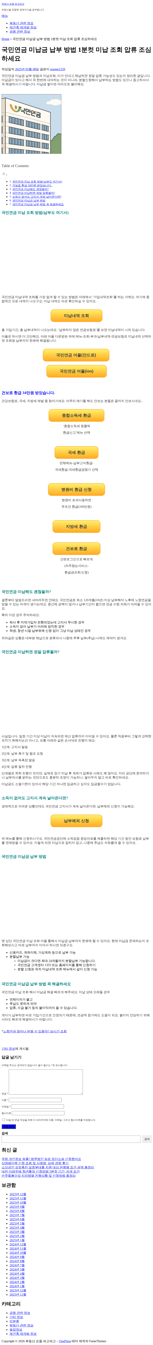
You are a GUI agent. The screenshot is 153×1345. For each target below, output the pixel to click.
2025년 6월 (17, 1219)
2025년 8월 (17, 1211)
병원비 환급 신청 (76, 489)
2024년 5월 (17, 1269)
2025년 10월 (18, 1202)
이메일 (6, 1106)
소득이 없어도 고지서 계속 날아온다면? (36, 196)
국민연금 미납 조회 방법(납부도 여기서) (37, 181)
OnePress (65, 1341)
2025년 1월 (17, 1240)
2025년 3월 (17, 1231)
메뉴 (5, 16)
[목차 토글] (5, 174)
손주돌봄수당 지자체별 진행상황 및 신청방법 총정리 (39, 1175)
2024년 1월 (17, 1286)
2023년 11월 (18, 1294)
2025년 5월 (17, 1223)
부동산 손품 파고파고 (13, 4)
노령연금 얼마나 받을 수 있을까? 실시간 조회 (35, 1031)
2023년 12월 (18, 1290)
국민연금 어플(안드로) (76, 355)
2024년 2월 (17, 1282)
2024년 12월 (18, 1244)
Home (5, 39)
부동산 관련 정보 (21, 23)
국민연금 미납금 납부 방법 (28, 200)
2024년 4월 (17, 1273)
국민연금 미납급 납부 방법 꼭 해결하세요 (38, 204)
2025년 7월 (17, 1215)
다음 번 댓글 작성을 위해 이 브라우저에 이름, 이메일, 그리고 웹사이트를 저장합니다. (51, 1120)
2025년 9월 (17, 1206)
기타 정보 (8, 1048)
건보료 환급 (76, 548)
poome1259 (57, 69)
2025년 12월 (18, 1194)
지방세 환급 (76, 526)
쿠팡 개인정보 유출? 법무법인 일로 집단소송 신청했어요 (41, 1159)
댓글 (5, 1093)
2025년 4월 (17, 1227)
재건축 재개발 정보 (23, 27)
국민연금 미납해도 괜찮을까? (30, 189)
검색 (5, 1133)
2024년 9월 (17, 1257)
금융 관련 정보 (20, 31)
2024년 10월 (18, 1252)
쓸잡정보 (16, 1329)
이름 (5, 1100)
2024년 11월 (18, 1248)
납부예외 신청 (76, 821)
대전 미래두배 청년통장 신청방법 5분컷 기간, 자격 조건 (41, 1171)
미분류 (14, 1321)
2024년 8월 (17, 1261)
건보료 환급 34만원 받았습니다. (32, 185)
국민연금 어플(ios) (76, 371)
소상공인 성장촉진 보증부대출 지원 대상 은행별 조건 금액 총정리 (48, 1167)
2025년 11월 (18, 1198)
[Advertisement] (76, 258)
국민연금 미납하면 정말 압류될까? (33, 193)
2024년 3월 (17, 1277)
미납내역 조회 (76, 315)
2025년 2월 (17, 1236)
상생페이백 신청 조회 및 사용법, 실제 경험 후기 (35, 1163)
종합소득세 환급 (76, 415)
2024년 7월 (17, 1265)
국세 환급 (76, 452)
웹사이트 (6, 1113)
